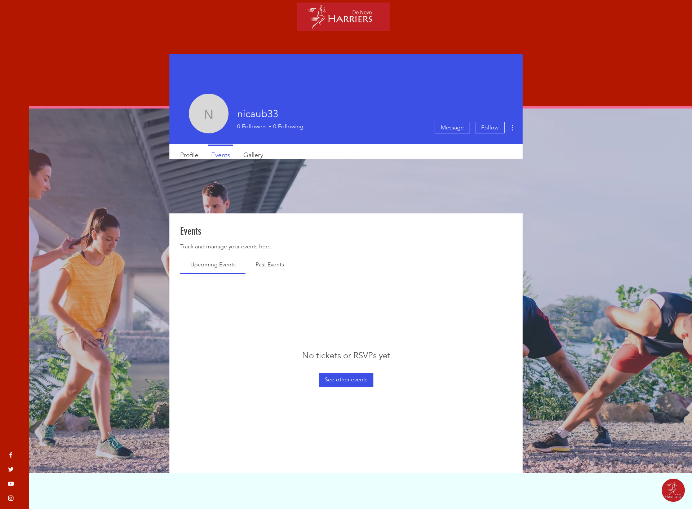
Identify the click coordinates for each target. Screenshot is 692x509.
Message (452, 127)
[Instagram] (10, 498)
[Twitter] (10, 469)
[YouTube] (10, 483)
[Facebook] (10, 455)
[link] (213, 264)
